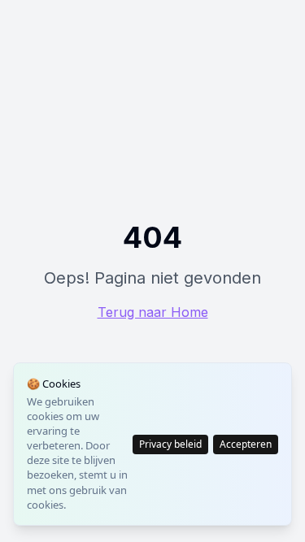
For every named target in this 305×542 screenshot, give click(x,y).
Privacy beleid (170, 444)
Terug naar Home (153, 312)
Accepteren (246, 444)
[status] (152, 444)
